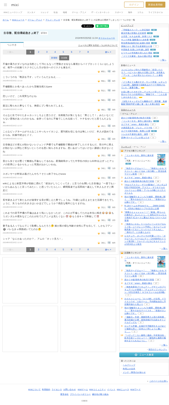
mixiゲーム (83, 389)
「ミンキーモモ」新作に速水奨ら (136, 121)
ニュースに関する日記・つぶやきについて (98, 45)
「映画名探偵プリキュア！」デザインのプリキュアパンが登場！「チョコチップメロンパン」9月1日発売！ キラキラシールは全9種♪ (145, 290)
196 (156, 53)
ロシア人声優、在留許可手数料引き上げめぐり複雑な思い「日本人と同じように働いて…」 (145, 329)
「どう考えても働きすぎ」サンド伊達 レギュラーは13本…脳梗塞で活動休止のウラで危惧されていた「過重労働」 (144, 85)
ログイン (134, 4)
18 (155, 118)
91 (154, 131)
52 (156, 121)
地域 (65, 12)
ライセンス (57, 389)
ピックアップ (127, 25)
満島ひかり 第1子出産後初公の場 (136, 46)
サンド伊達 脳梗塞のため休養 (135, 40)
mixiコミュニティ (97, 389)
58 (154, 43)
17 (153, 124)
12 (152, 134)
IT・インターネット (100, 12)
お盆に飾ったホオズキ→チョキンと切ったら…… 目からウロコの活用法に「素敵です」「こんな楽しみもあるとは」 (145, 95)
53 (153, 50)
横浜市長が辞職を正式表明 (133, 33)
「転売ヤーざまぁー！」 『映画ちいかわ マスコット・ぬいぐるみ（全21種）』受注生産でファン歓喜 (145, 171)
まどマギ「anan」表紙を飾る (135, 124)
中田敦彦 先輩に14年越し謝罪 (135, 49)
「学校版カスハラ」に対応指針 (135, 30)
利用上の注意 (129, 369)
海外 (130, 12)
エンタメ (31, 12)
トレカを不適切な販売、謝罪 (134, 134)
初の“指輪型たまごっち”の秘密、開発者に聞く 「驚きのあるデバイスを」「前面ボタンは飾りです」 (145, 199)
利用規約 (46, 389)
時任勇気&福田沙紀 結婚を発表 (135, 43)
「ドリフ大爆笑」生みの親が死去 (136, 56)
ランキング (126, 147)
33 (141, 174)
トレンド (44, 12)
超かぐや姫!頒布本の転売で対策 (136, 118)
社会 (56, 12)
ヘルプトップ (129, 365)
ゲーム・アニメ (79, 12)
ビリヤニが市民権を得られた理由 (136, 53)
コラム (140, 12)
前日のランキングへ (158, 349)
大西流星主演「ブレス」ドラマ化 (136, 128)
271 (152, 40)
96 (154, 30)
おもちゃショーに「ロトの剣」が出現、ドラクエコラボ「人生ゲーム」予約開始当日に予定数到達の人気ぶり (145, 301)
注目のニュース (128, 110)
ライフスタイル (155, 12)
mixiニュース (18, 20)
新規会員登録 (155, 4)
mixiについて (34, 389)
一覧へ (163, 60)
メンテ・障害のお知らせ (134, 372)
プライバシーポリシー (80, 394)
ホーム (6, 20)
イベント (111, 389)
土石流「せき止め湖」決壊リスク (136, 36)
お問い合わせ (69, 389)
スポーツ (119, 12)
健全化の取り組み (100, 394)
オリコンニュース (106, 38)
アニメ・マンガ (53, 20)
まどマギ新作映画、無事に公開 (135, 131)
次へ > (108, 52)
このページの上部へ (158, 381)
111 (150, 33)
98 (156, 56)
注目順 (64, 58)
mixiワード (135, 389)
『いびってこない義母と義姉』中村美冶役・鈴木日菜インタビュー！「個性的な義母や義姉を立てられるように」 (145, 338)
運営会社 (64, 394)
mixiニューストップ (13, 12)
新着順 (54, 58)
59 (156, 36)
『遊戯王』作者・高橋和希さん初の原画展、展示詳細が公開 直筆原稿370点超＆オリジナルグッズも (145, 320)
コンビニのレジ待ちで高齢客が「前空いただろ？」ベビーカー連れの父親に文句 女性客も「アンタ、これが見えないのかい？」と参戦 (143, 72)
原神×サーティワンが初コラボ (135, 137)
